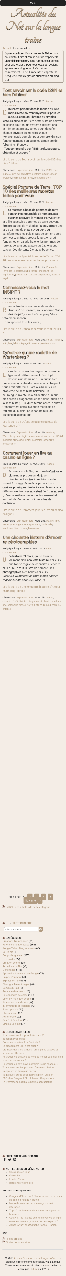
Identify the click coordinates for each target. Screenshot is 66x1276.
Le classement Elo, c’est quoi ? (20, 1045)
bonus (24, 528)
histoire (23, 601)
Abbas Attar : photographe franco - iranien (33, 1224)
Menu (33, 3)
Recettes (18, 270)
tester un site (22, 923)
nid (41, 601)
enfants (7, 608)
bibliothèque (19, 343)
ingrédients (8, 274)
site (26, 524)
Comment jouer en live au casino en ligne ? (27, 455)
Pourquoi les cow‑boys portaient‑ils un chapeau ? (30, 1064)
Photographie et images (16, 984)
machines (8, 528)
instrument (49, 436)
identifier (36, 173)
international (19, 177)
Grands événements (14, 991)
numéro (7, 173)
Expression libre (25, 170)
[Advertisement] (33, 751)
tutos (50, 270)
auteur (45, 173)
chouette (7, 601)
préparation (21, 274)
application (34, 524)
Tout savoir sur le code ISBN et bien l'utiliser (32, 92)
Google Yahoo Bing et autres (19, 948)
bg (47, 520)
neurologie (21, 436)
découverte (33, 343)
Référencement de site (15, 1002)
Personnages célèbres (15, 995)
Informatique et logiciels (16, 1005)
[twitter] (9, 1160)
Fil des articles (14, 1238)
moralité (56, 604)
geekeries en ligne (19, 1172)
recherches (45, 177)
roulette (50, 432)
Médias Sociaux (11, 1023)
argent (19, 524)
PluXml (33, 1269)
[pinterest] (14, 1160)
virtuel (6, 524)
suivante (30, 900)
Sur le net (8, 951)
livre (14, 173)
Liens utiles (9, 969)
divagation (33, 601)
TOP (11, 270)
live (51, 520)
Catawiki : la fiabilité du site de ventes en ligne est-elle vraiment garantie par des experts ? (35, 1219)
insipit (49, 339)
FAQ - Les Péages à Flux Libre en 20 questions (28, 1078)
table (44, 524)
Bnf (36, 177)
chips (27, 270)
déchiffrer (26, 173)
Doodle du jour (11, 987)
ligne (56, 520)
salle (50, 524)
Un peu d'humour (12, 977)
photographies (10, 604)
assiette (55, 274)
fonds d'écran (17, 1179)
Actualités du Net (12, 966)
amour (49, 597)
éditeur (53, 173)
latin (5, 343)
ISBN (49, 170)
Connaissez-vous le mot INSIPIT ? (26, 289)
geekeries (15, 1175)
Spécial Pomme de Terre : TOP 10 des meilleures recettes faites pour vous (32, 191)
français (58, 339)
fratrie (30, 604)
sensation (37, 439)
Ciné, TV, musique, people (17, 998)
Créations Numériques (15, 941)
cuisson (33, 274)
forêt (15, 601)
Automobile (9, 1016)
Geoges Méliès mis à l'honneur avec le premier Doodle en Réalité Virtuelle (35, 1197)
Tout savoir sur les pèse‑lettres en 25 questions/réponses (23, 1036)
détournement (35, 436)
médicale (7, 439)
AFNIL (30, 177)
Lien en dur (9, 959)
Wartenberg (9, 436)
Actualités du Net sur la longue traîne (33, 26)
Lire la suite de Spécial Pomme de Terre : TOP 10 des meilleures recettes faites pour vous (32, 258)
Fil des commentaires (18, 1242)
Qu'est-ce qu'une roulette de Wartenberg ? (30, 354)
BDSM (59, 436)
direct (17, 528)
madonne (57, 601)
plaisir (28, 439)
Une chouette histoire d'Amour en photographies (32, 539)
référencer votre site (21, 1182)
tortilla (34, 270)
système (7, 177)
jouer (12, 524)
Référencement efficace (16, 944)
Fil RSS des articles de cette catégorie (28, 907)
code (55, 170)
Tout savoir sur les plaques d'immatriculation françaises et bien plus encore (28, 1069)
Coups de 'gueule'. (13, 955)
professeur (18, 439)
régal (5, 278)
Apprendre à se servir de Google (21, 973)
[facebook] (5, 1160)
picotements (9, 443)
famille (47, 601)
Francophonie (10, 1009)
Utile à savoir (10, 1013)
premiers (44, 343)
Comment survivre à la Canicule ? (21, 1042)
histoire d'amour (42, 604)
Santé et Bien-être (13, 1020)
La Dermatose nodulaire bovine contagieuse (27, 1081)
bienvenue (33, 528)
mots (53, 343)
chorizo (42, 270)
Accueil (7, 48)
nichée (22, 604)
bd (18, 173)
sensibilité (48, 439)
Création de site (11, 962)
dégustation (44, 274)
